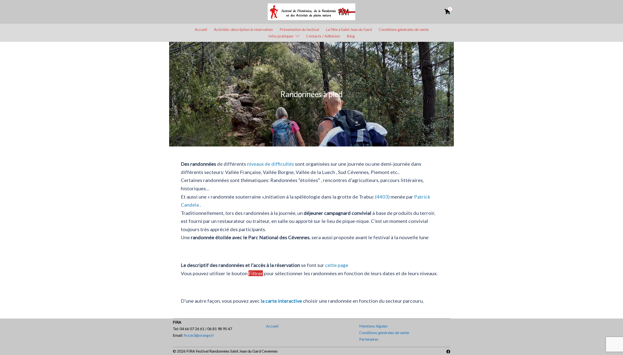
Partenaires (368, 339)
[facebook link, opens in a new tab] (448, 351)
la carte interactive (281, 301)
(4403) (382, 197)
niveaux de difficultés (270, 164)
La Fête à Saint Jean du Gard (349, 29)
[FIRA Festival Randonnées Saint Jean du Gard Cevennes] (311, 11)
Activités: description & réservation (243, 29)
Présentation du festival (299, 29)
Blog (351, 36)
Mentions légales (373, 326)
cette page (336, 265)
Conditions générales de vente (404, 29)
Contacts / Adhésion (323, 36)
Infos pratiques (280, 36)
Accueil (201, 29)
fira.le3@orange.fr (199, 335)
